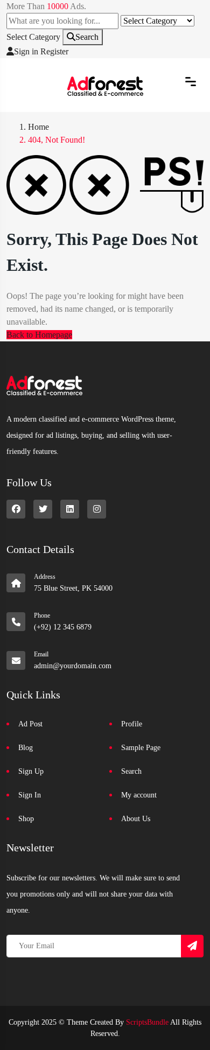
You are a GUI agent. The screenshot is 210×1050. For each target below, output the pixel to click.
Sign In (29, 795)
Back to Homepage (39, 334)
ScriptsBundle (147, 1022)
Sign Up (31, 771)
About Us (135, 819)
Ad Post (30, 724)
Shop (26, 819)
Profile (131, 724)
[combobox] (33, 36)
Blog (25, 748)
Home (38, 126)
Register (54, 51)
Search (87, 36)
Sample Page (140, 748)
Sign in (26, 51)
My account (139, 795)
